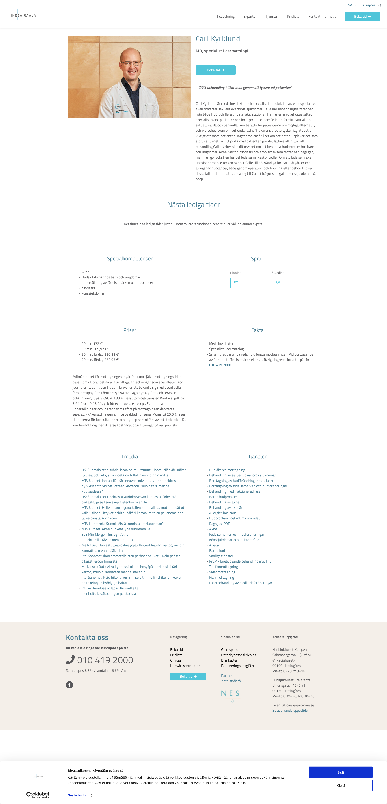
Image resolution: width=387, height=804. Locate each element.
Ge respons (368, 5)
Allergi (214, 545)
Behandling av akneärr (226, 507)
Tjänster (272, 16)
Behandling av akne (224, 502)
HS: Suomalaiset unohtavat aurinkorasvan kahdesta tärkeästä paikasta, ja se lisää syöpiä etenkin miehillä (129, 499)
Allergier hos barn (222, 512)
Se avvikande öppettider (290, 710)
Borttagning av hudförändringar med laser (241, 480)
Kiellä (340, 785)
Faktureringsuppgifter (237, 665)
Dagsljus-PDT (219, 523)
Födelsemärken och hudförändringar (236, 534)
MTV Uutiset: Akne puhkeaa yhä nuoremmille (116, 529)
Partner (227, 675)
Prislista (293, 16)
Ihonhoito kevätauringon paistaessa (109, 593)
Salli (340, 772)
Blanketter (229, 660)
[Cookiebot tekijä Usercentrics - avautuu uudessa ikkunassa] (38, 795)
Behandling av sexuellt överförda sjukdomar (242, 475)
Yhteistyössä (231, 680)
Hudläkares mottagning (227, 469)
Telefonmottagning (223, 566)
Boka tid (360, 16)
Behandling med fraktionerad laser (235, 491)
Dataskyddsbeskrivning (238, 654)
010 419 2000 (220, 365)
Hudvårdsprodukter (185, 665)
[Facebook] (69, 684)
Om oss (175, 660)
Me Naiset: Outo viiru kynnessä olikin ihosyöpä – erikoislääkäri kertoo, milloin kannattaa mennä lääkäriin (129, 569)
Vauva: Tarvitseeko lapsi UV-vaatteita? (111, 588)
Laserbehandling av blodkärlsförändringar (240, 582)
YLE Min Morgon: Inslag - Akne (105, 534)
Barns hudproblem (223, 496)
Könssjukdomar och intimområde (234, 539)
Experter (250, 16)
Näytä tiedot (77, 795)
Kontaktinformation (323, 16)
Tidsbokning (226, 16)
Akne (213, 529)
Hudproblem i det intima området (234, 518)
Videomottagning (222, 572)
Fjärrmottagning (221, 577)
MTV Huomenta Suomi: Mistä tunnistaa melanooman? (123, 523)
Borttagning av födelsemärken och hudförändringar (248, 486)
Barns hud (217, 550)
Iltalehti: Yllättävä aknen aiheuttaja (108, 539)
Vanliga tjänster (221, 555)
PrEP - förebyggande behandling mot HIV (240, 561)
